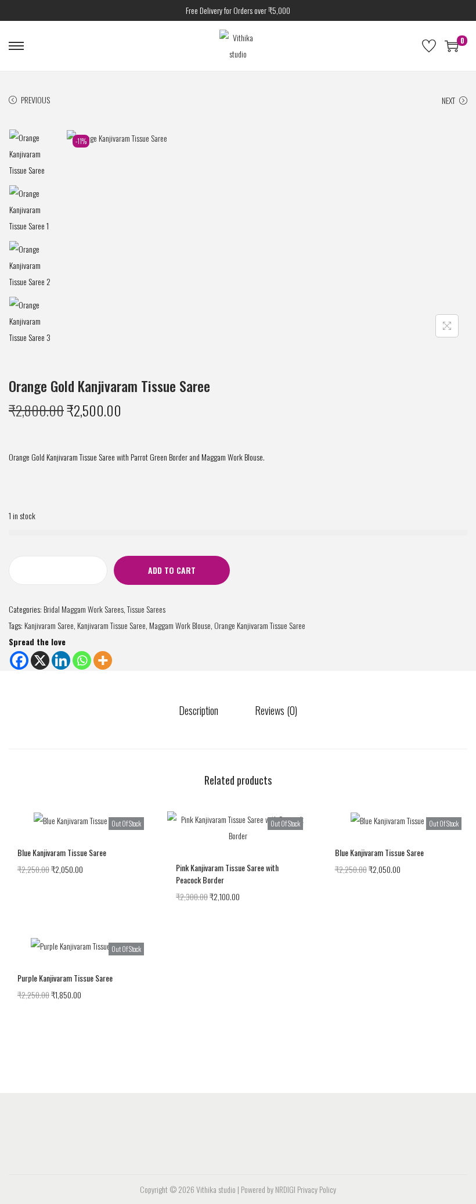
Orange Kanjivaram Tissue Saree (259, 625)
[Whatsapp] (82, 660)
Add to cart (172, 570)
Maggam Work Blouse (180, 625)
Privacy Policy (316, 1189)
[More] (102, 660)
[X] (40, 660)
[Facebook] (19, 660)
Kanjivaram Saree (49, 625)
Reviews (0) (276, 710)
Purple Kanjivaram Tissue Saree (65, 978)
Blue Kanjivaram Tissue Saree (61, 852)
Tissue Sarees (146, 609)
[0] (452, 46)
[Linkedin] (61, 660)
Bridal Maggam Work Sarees (84, 609)
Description (198, 710)
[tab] (198, 710)
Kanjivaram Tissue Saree (111, 625)
